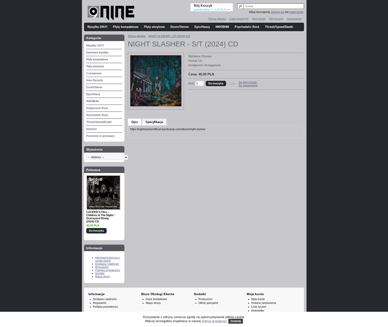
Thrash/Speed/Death (279, 27)
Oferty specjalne (208, 303)
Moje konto (259, 18)
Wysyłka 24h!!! (97, 27)
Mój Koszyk (276, 18)
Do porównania (248, 85)
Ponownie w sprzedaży (100, 136)
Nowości (91, 129)
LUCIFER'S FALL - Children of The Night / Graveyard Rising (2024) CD (100, 217)
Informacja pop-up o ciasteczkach (107, 259)
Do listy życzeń (248, 82)
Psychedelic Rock (247, 27)
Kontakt (99, 273)
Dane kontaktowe (156, 299)
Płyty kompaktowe (125, 27)
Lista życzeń (258, 306)
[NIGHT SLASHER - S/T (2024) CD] (155, 105)
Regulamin (102, 267)
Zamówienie (294, 18)
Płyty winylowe (154, 27)
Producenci (205, 299)
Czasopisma (93, 73)
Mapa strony (102, 276)
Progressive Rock (97, 108)
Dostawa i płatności (107, 264)
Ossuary (207, 56)
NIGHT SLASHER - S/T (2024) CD (169, 36)
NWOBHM (222, 27)
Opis (134, 122)
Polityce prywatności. (214, 321)
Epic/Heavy (202, 27)
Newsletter (257, 310)
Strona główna (217, 18)
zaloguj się (277, 12)
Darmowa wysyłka (97, 52)
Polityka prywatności (107, 270)
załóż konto (296, 12)
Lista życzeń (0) (239, 18)
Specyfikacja (154, 122)
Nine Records (94, 80)
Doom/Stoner (179, 27)
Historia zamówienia (263, 303)
